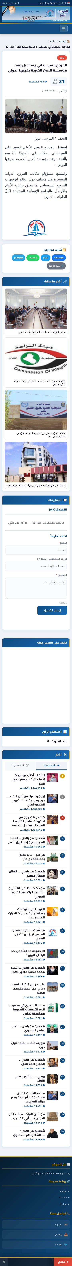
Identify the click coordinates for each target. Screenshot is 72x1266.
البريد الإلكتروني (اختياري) (52, 559)
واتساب (33, 257)
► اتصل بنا (65, 1204)
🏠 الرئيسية (64, 41)
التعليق (61, 575)
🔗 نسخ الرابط (56, 266)
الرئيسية (15, 3)
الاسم (62, 543)
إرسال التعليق (52, 610)
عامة (52, 41)
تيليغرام (18, 257)
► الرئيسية (65, 1191)
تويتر (45, 257)
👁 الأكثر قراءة (51, 765)
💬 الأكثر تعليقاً (20, 765)
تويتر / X (61, 1244)
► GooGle (64, 1197)
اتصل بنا (5, 3)
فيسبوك (58, 257)
